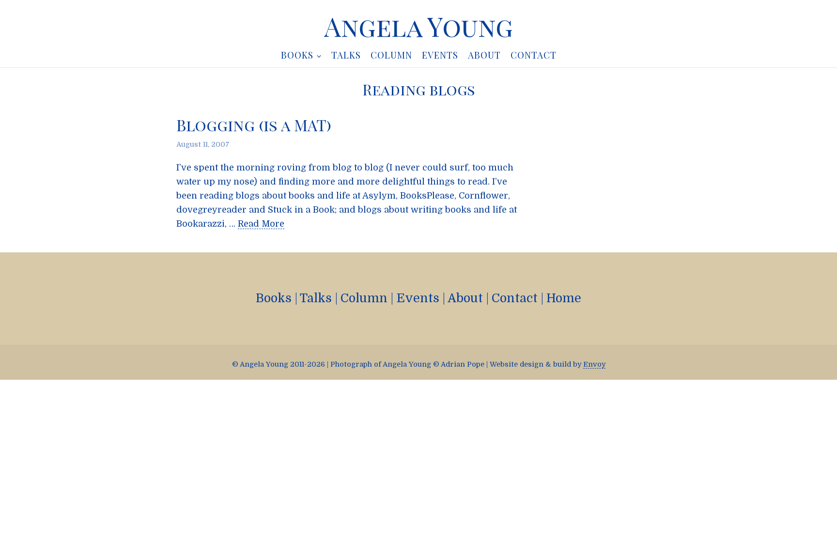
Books (274, 298)
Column (364, 298)
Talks (316, 298)
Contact (515, 298)
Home (563, 298)
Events (417, 298)
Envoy (594, 364)
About (465, 298)
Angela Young (418, 26)
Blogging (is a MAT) (253, 124)
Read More (261, 224)
